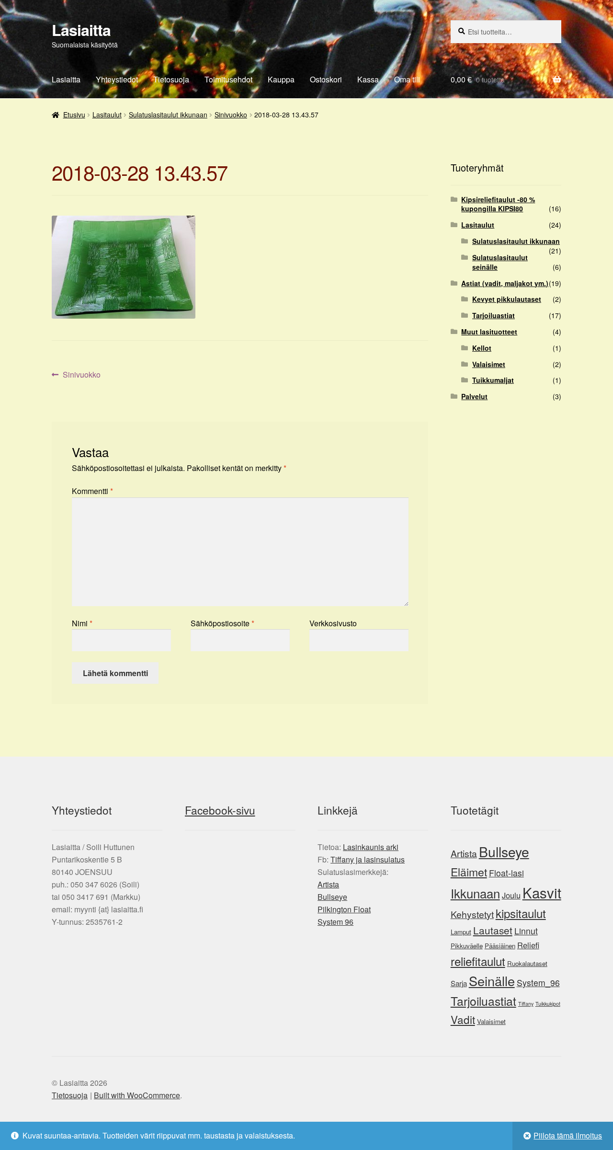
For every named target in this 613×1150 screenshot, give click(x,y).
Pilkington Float (344, 909)
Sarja (459, 983)
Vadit (463, 1019)
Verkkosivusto (333, 623)
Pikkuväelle (467, 945)
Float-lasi (506, 873)
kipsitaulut (521, 913)
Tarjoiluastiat (493, 315)
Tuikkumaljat (493, 380)
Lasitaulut (107, 114)
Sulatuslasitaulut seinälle (500, 262)
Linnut (526, 931)
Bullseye (332, 896)
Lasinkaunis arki (370, 846)
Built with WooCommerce (137, 1095)
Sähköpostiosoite (222, 623)
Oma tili (407, 79)
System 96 (335, 921)
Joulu (511, 895)
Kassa (368, 79)
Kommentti (92, 490)
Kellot (481, 348)
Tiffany (526, 1003)
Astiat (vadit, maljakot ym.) (504, 283)
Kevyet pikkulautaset (506, 299)
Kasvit (541, 892)
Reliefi (528, 945)
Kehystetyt (472, 914)
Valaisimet (488, 364)
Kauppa (281, 79)
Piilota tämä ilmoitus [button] (568, 1135)
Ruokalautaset (527, 963)
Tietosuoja (171, 79)
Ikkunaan (475, 893)
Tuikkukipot (547, 1003)
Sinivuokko (231, 114)
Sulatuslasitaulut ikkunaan (168, 114)
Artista (328, 884)
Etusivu (74, 114)
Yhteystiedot (117, 79)
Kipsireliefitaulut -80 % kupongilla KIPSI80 (498, 204)
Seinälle (492, 980)
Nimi (82, 623)
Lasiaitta (81, 30)
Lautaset (492, 930)
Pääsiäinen (500, 945)
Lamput (461, 931)
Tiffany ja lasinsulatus (367, 859)
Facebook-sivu (220, 809)
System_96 (538, 983)
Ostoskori (326, 79)
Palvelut (474, 396)
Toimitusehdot (228, 79)
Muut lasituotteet (489, 331)
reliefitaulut (478, 961)
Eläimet (469, 872)
